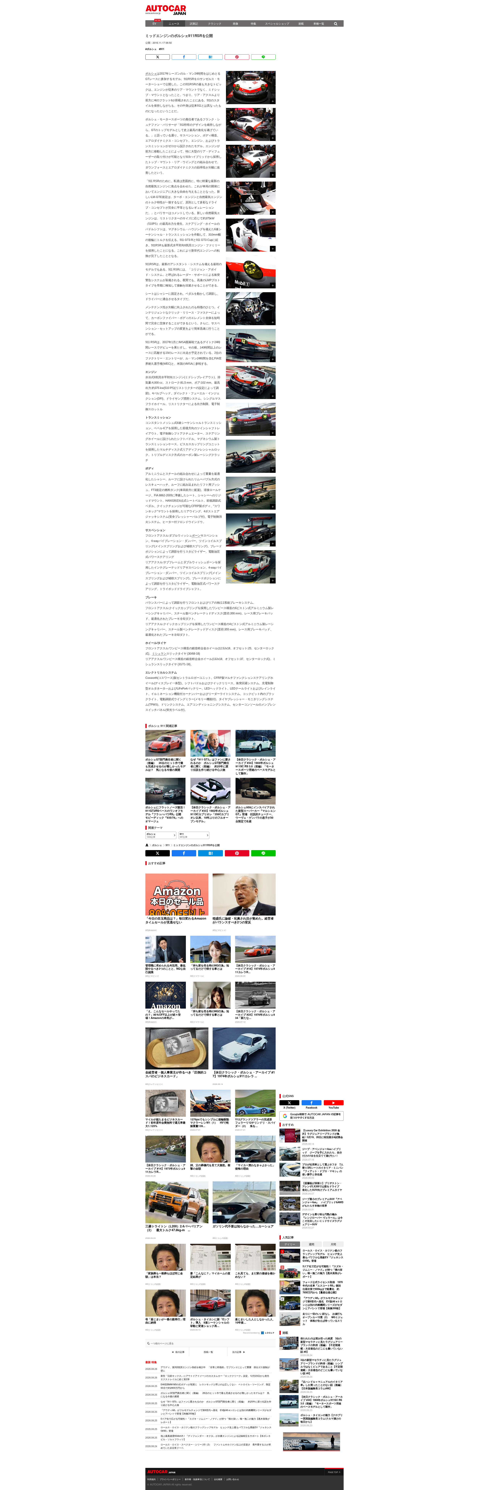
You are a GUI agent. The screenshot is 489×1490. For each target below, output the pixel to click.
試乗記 (194, 23)
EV (154, 23)
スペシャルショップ (277, 23)
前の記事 (180, 1351)
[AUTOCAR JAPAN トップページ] (146, 845)
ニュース (174, 23)
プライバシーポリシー (170, 1479)
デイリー (289, 1244)
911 (162, 49)
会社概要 (218, 1479)
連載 (301, 23)
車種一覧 (318, 23)
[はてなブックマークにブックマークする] (210, 57)
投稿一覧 (208, 1351)
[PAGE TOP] (334, 1472)
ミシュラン (159, 653)
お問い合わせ (232, 1479)
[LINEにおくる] (263, 57)
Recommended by (252, 1332)
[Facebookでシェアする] (184, 57)
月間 (333, 1244)
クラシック (214, 23)
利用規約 (151, 1479)
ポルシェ (152, 49)
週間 (311, 1244)
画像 (235, 23)
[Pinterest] (237, 57)
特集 (253, 23)
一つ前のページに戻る (162, 1343)
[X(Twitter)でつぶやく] (157, 57)
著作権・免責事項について (197, 1479)
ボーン (196, 535)
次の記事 (236, 1351)
